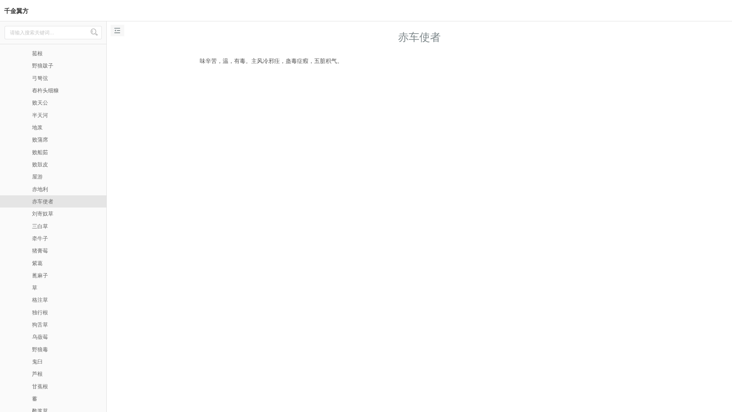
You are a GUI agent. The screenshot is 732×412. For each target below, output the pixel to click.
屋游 (37, 176)
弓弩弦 (40, 78)
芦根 (37, 373)
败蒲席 (40, 139)
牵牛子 (40, 238)
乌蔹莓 (40, 336)
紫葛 (37, 263)
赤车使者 (42, 201)
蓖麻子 (40, 275)
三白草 (40, 226)
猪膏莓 (40, 250)
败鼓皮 (40, 164)
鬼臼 (37, 361)
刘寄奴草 (42, 213)
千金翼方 (16, 10)
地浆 (37, 127)
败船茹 (40, 152)
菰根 (37, 53)
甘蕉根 (40, 386)
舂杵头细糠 (45, 90)
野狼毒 (40, 349)
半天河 (40, 115)
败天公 (40, 102)
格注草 (40, 299)
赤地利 (40, 189)
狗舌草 (40, 324)
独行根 (40, 312)
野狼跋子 (42, 65)
